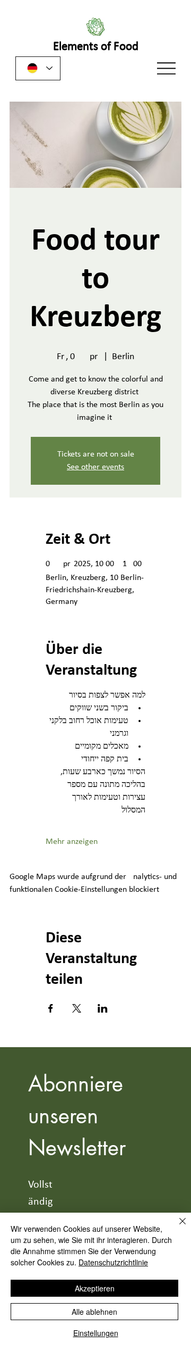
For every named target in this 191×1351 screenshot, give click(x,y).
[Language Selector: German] (37, 68)
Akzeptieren (95, 1288)
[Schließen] (176, 1227)
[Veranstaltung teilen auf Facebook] (51, 1008)
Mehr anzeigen (72, 842)
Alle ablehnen (94, 1311)
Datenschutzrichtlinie (113, 1262)
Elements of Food (95, 47)
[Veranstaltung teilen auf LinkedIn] (103, 1008)
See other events (95, 467)
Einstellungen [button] (95, 1333)
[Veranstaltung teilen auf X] (77, 1008)
